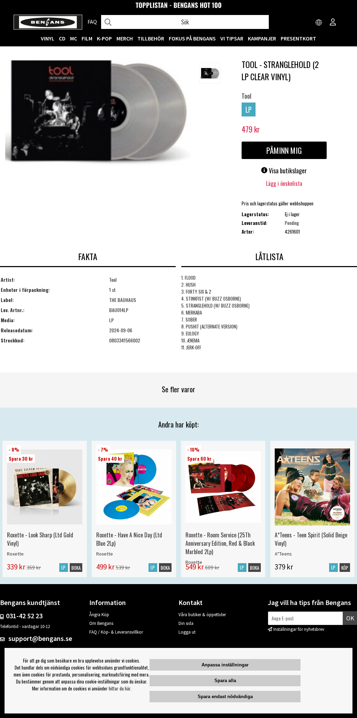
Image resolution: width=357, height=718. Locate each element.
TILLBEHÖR (150, 38)
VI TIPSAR (231, 38)
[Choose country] (319, 22)
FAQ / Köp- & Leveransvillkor (116, 632)
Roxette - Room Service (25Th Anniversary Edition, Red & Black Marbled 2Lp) (220, 543)
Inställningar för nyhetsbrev (298, 629)
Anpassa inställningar (225, 664)
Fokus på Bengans (192, 38)
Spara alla (225, 680)
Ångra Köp (99, 615)
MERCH (124, 38)
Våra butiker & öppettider (202, 615)
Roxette (15, 554)
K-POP (104, 38)
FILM (87, 38)
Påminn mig (284, 150)
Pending (292, 222)
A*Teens (283, 554)
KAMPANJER (262, 38)
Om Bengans (101, 623)
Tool (246, 95)
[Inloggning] (333, 22)
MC (73, 38)
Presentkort (298, 38)
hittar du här (119, 688)
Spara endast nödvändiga (225, 696)
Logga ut (187, 632)
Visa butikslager (287, 170)
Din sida (185, 623)
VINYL (47, 38)
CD (62, 38)
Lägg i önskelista (284, 183)
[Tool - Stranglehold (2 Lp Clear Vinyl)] (98, 113)
